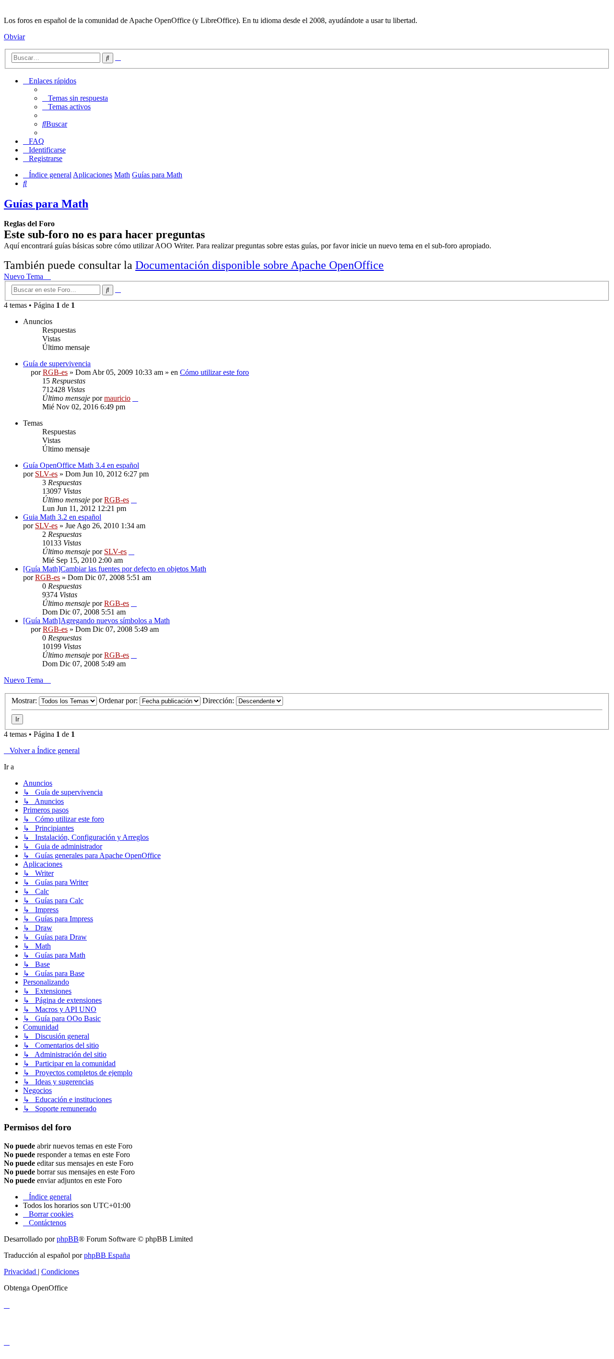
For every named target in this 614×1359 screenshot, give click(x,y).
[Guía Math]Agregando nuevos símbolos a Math (96, 620)
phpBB (68, 1239)
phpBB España (107, 1255)
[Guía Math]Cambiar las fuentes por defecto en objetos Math (114, 569)
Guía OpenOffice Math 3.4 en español (81, 465)
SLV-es (46, 474)
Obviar (14, 37)
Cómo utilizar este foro (214, 372)
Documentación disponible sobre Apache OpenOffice (259, 265)
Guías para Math (46, 203)
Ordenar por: (119, 701)
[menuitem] (75, 98)
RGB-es (55, 372)
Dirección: (219, 701)
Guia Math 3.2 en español (62, 517)
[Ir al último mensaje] (135, 398)
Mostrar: (25, 701)
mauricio (117, 398)
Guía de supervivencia (57, 364)
